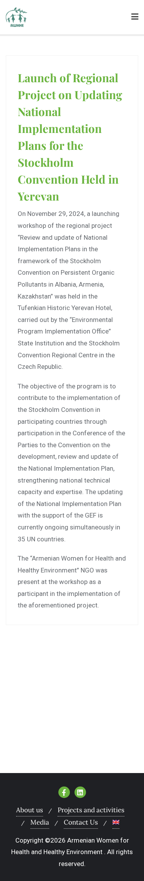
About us (29, 810)
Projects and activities (91, 810)
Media (39, 822)
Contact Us (81, 822)
